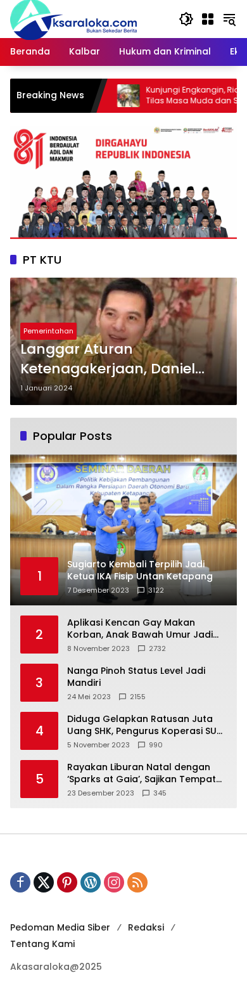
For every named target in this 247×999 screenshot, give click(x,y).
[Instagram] (114, 882)
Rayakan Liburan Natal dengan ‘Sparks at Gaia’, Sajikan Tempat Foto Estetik (141, 773)
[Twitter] (44, 882)
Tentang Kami (42, 944)
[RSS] (137, 882)
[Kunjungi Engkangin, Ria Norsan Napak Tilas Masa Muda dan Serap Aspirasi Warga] (107, 95)
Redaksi (146, 927)
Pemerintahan (48, 331)
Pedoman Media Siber (60, 927)
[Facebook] (20, 882)
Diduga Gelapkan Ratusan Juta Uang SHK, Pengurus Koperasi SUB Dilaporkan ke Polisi (144, 725)
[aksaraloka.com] (73, 18)
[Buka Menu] (207, 19)
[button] (186, 19)
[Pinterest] (67, 882)
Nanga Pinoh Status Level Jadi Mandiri (136, 677)
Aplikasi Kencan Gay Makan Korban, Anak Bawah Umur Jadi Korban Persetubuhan (140, 629)
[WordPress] (90, 882)
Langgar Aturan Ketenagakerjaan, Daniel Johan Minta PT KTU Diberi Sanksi (112, 359)
